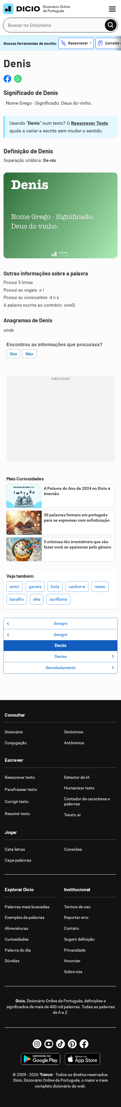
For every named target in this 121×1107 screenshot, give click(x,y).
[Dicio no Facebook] (84, 1043)
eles (36, 599)
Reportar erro (76, 917)
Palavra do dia (18, 950)
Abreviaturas (16, 928)
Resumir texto (17, 813)
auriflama (58, 599)
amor (14, 586)
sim (13, 354)
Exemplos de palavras (24, 917)
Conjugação (16, 742)
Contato (71, 928)
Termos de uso (77, 906)
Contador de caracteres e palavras (87, 801)
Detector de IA (77, 777)
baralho (17, 599)
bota (55, 586)
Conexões (73, 849)
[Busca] (111, 25)
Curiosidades (16, 939)
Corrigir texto (16, 801)
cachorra (77, 586)
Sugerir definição (79, 939)
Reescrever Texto (89, 123)
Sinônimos (73, 732)
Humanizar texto (79, 788)
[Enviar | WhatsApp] (18, 79)
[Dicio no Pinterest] (72, 1043)
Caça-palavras (18, 860)
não (29, 354)
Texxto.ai (72, 814)
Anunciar (72, 960)
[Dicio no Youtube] (48, 1043)
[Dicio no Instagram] (37, 1043)
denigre (60, 623)
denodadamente (60, 667)
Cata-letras (15, 849)
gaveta (35, 586)
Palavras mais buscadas (27, 906)
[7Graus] (46, 1074)
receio (100, 586)
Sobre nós (73, 971)
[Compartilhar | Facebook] (7, 79)
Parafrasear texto (21, 789)
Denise (61, 656)
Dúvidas (12, 960)
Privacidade (74, 950)
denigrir (61, 634)
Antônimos (74, 742)
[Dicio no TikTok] (60, 1043)
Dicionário (14, 732)
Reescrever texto (20, 777)
